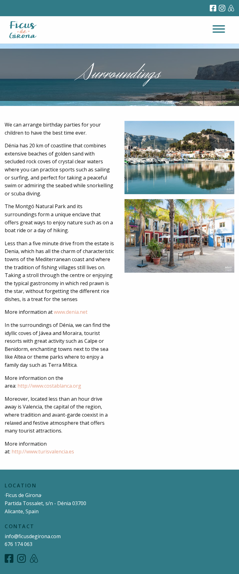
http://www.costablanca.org (49, 385)
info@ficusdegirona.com (33, 536)
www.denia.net (70, 312)
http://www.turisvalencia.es (43, 451)
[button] (219, 29)
